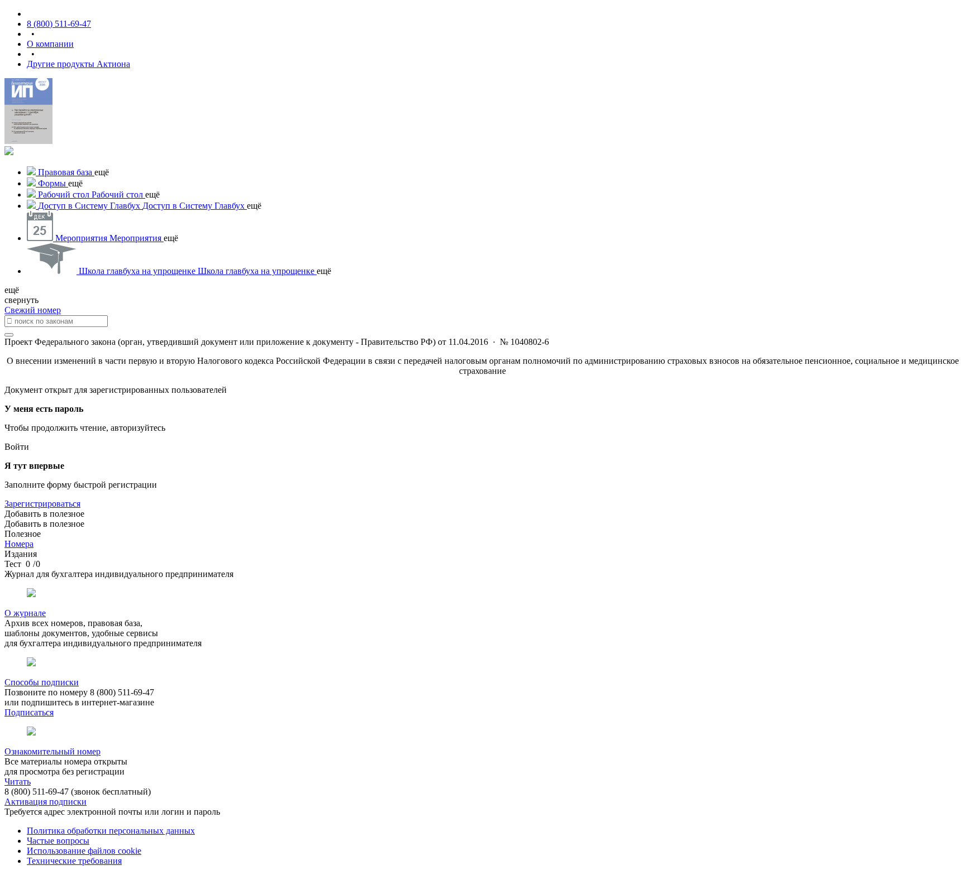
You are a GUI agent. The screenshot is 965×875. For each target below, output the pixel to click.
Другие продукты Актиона (78, 64)
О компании (50, 44)
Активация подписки (45, 801)
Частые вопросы (58, 840)
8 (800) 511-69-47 (59, 23)
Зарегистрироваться (42, 503)
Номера (19, 544)
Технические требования (74, 861)
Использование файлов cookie (84, 850)
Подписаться (29, 712)
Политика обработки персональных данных (111, 830)
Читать (17, 781)
